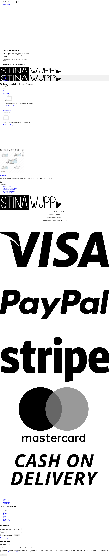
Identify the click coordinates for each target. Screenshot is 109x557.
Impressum (6, 503)
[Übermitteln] (3, 88)
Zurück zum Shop (11, 106)
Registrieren (3, 554)
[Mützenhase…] (12, 172)
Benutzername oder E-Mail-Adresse (10, 529)
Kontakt (5, 80)
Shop (4, 77)
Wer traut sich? (7, 192)
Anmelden (16, 535)
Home (5, 76)
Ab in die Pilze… (8, 186)
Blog (4, 78)
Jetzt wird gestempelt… (9, 191)
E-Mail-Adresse (5, 545)
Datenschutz (6, 502)
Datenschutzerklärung (14, 552)
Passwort (3, 532)
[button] (6, 4)
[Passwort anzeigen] (21, 532)
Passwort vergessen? (6, 538)
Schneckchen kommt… (9, 189)
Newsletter (6, 500)
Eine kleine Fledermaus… (10, 188)
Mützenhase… (3, 175)
